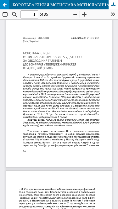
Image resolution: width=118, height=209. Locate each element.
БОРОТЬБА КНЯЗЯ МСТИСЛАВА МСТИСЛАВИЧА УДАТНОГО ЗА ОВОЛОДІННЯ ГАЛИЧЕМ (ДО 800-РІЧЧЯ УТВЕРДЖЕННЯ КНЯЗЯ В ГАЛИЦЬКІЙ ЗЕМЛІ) (65, 5)
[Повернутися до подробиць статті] (4, 4)
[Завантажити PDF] (113, 4)
